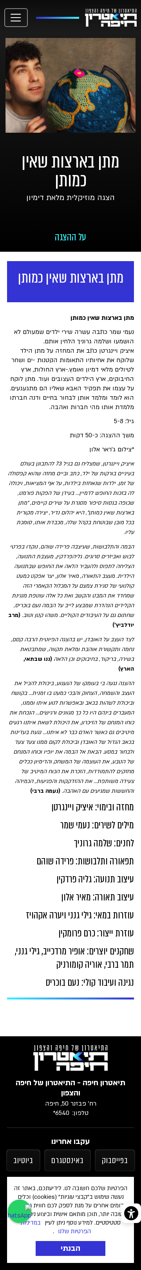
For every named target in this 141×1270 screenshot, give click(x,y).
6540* (61, 1113)
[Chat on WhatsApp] (19, 1211)
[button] (16, 17)
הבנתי (70, 1248)
